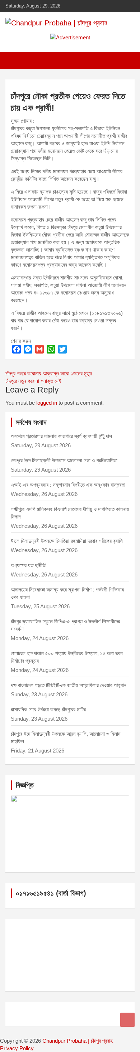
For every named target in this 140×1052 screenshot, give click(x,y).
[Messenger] (28, 349)
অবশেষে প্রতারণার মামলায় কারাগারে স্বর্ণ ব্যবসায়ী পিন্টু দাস (61, 436)
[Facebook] (16, 349)
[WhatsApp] (51, 349)
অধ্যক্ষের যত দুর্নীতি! (29, 565)
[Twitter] (62, 349)
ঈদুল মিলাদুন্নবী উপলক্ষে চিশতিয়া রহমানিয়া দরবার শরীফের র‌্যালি (67, 541)
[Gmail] (39, 349)
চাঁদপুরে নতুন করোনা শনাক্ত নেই (33, 381)
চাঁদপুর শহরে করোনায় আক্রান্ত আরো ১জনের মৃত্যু (48, 373)
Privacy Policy (17, 1048)
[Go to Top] (127, 1020)
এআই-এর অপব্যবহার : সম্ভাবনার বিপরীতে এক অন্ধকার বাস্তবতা (68, 485)
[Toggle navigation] (14, 60)
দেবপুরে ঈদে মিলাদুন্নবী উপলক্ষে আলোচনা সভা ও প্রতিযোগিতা (64, 460)
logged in (46, 403)
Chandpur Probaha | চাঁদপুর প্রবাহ (77, 1041)
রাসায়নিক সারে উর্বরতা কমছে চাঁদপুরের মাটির (49, 709)
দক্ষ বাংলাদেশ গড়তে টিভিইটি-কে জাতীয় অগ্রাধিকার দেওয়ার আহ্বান (68, 685)
